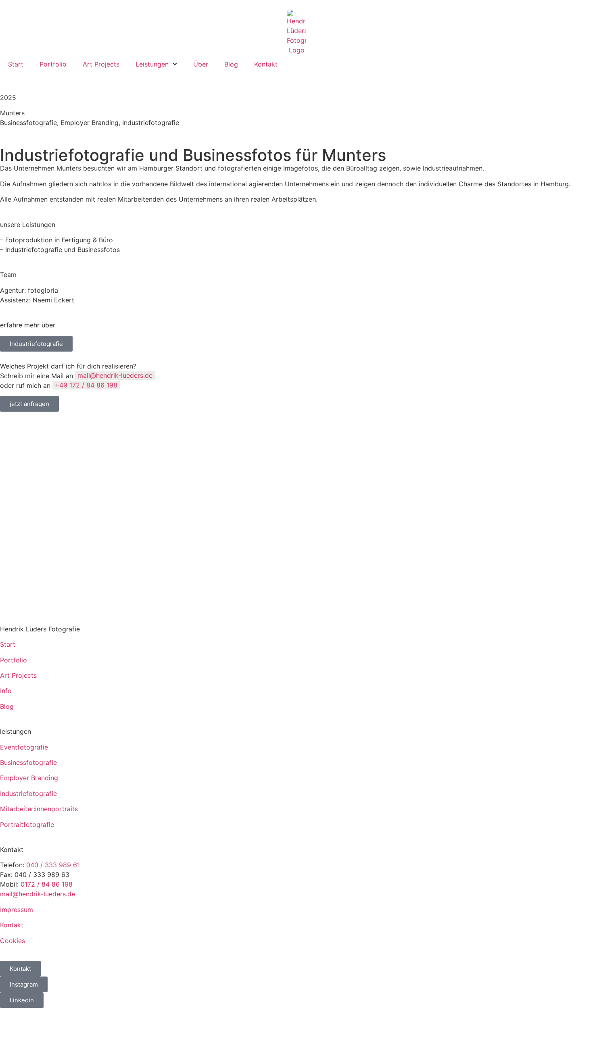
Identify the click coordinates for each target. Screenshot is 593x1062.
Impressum (16, 910)
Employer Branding (29, 778)
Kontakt (266, 64)
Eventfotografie (24, 747)
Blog (231, 64)
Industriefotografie (28, 793)
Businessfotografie (28, 762)
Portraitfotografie (27, 824)
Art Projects (101, 64)
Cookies (12, 941)
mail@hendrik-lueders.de (114, 376)
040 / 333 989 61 (53, 865)
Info (6, 691)
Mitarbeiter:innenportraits (39, 809)
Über (200, 64)
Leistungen (152, 64)
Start (15, 64)
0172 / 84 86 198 (47, 884)
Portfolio (53, 64)
